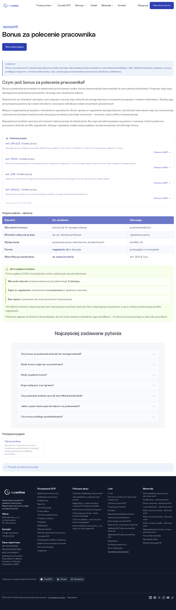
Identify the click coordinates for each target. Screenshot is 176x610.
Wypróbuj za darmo (161, 5)
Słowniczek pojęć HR (152, 543)
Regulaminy (113, 541)
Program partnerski (117, 507)
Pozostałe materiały (152, 536)
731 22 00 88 (8, 536)
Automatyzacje (44, 508)
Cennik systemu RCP (117, 503)
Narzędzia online (150, 539)
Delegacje (41, 522)
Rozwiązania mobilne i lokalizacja (51, 540)
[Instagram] (163, 597)
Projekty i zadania (45, 518)
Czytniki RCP (64, 5)
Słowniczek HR (10, 27)
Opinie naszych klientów (118, 518)
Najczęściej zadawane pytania (121, 514)
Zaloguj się (143, 5)
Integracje (42, 551)
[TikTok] (172, 597)
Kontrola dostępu (45, 547)
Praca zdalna (43, 511)
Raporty (41, 504)
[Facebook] (154, 597)
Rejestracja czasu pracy (48, 493)
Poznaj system (43, 5)
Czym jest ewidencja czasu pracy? (88, 493)
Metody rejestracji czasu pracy (51, 533)
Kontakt (122, 5)
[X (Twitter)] (159, 597)
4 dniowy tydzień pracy (47, 515)
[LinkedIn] (150, 597)
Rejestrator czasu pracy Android (123, 525)
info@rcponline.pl (10, 533)
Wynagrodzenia (44, 529)
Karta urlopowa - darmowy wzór (157, 503)
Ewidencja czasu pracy (47, 497)
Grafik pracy (42, 501)
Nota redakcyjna (115, 548)
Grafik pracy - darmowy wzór (156, 500)
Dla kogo (79, 5)
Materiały (106, 5)
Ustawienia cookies (56, 598)
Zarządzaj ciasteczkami (118, 552)
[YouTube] (168, 597)
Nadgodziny (42, 526)
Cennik (93, 5)
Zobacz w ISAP (161, 152)
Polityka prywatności (117, 545)
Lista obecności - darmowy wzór (157, 507)
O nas (110, 493)
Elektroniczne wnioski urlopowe (51, 544)
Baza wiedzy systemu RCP (119, 521)
